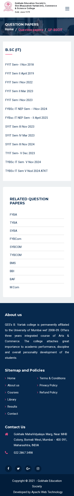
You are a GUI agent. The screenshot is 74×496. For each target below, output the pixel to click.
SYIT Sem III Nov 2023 (19, 126)
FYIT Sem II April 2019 (19, 73)
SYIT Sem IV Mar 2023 (20, 135)
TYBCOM (16, 255)
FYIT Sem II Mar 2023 (19, 91)
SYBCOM (16, 247)
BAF (12, 279)
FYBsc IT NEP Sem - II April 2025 (26, 118)
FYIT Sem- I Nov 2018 (19, 64)
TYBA (13, 222)
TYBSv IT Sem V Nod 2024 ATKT (26, 171)
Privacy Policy (48, 385)
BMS (13, 263)
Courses (13, 392)
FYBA (13, 214)
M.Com (14, 287)
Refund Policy (48, 392)
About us (13, 385)
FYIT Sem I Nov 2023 (19, 100)
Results (12, 406)
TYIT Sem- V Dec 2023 (20, 153)
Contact (12, 413)
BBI (12, 271)
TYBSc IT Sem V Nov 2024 (23, 162)
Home (9, 29)
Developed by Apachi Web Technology (38, 492)
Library (11, 399)
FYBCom (15, 239)
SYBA (13, 231)
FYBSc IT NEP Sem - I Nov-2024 (26, 109)
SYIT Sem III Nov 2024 (19, 144)
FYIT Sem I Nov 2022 (19, 82)
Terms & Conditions (53, 378)
